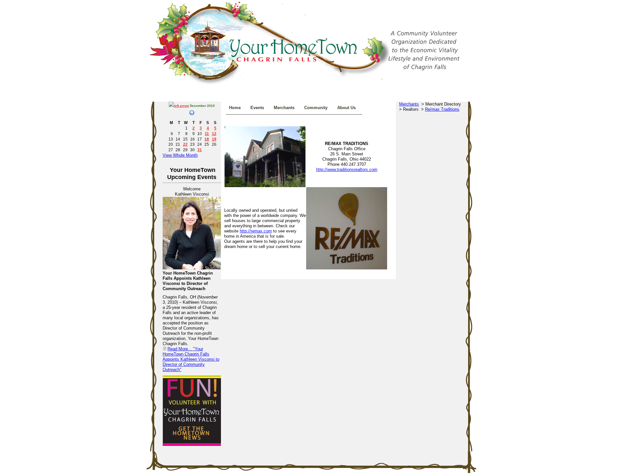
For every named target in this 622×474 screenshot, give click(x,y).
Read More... (191, 359)
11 (207, 133)
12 (214, 133)
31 (199, 150)
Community (316, 107)
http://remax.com (256, 231)
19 (214, 139)
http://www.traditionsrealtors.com (346, 169)
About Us (346, 107)
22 (185, 144)
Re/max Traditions (442, 109)
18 (206, 139)
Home (235, 107)
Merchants (284, 107)
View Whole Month (180, 155)
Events (257, 107)
